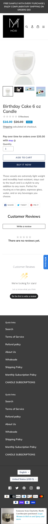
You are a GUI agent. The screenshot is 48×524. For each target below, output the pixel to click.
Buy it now (24, 164)
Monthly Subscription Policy (20, 374)
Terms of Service (14, 336)
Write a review (24, 226)
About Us (10, 351)
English (23, 472)
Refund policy (13, 344)
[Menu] (43, 26)
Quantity (7, 144)
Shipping (7, 126)
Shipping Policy (13, 367)
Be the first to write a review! (24, 296)
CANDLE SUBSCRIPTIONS (20, 382)
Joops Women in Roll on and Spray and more (30, 516)
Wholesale (11, 359)
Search (9, 329)
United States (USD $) (23, 479)
